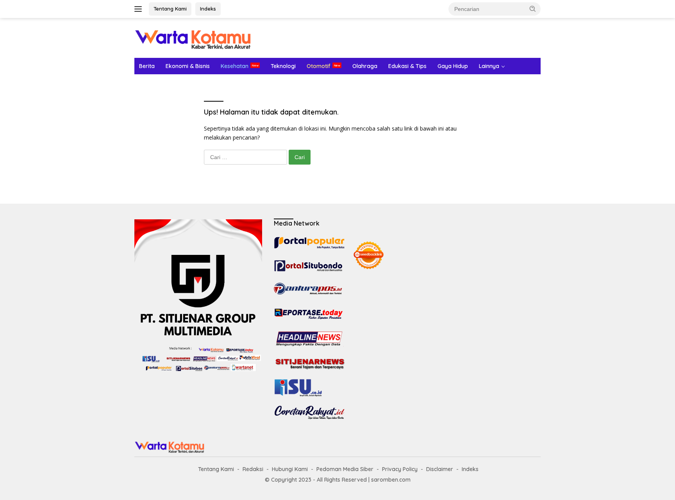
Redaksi (253, 469)
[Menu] (139, 9)
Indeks (208, 8)
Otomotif (318, 66)
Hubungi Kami (290, 469)
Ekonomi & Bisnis (188, 66)
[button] (533, 8)
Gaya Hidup (453, 66)
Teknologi (283, 66)
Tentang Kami (170, 8)
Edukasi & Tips (407, 66)
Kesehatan (234, 66)
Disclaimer (439, 469)
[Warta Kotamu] (193, 37)
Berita (147, 66)
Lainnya (489, 66)
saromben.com (391, 479)
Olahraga (364, 66)
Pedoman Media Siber (344, 469)
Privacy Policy (400, 469)
